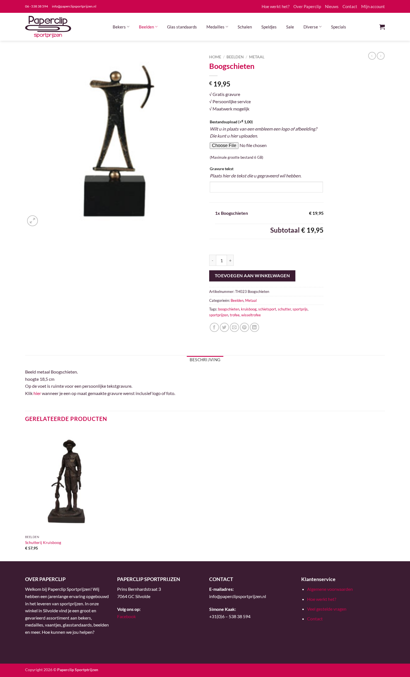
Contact (350, 6)
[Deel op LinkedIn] (254, 327)
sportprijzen (218, 315)
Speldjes (269, 26)
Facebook (126, 616)
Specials (338, 26)
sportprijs (300, 309)
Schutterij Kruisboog (43, 542)
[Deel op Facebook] (214, 327)
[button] (382, 27)
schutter (284, 309)
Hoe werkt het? (276, 6)
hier (37, 393)
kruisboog (249, 309)
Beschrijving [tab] (205, 359)
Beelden (146, 26)
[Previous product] (381, 56)
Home (215, 57)
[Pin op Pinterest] (244, 327)
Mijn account (373, 6)
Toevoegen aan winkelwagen (252, 275)
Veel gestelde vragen (326, 608)
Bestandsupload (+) (231, 121)
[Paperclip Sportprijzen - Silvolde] (48, 27)
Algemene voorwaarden (330, 589)
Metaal (256, 57)
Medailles (215, 26)
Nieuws (332, 6)
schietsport (267, 309)
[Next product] (372, 56)
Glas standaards (182, 26)
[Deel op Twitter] (224, 327)
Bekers (119, 26)
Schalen (245, 26)
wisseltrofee (251, 315)
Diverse (310, 26)
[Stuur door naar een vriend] (234, 327)
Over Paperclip (307, 6)
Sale (290, 26)
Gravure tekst (221, 168)
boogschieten (228, 309)
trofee (235, 315)
